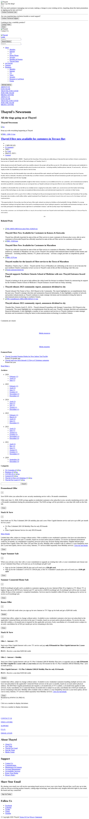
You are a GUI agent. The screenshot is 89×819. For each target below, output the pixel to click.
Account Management (12, 769)
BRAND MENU (6, 85)
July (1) (12, 405)
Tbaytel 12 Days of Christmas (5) (16, 478)
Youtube (8, 813)
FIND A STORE (7, 722)
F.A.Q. (3, 729)
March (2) (13, 417)
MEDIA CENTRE (7, 95)
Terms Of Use (24, 817)
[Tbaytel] (4, 35)
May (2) (12, 446)
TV (11, 53)
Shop (7, 48)
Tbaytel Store (14, 61)
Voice (11, 75)
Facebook (8, 805)
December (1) (14, 409)
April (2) (13, 378)
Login (3, 37)
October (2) (13, 392)
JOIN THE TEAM (7, 93)
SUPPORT (5, 726)
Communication (10, 765)
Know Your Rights (11, 773)
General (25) (9, 476)
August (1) (13, 407)
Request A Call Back (17, 79)
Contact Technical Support (10, 18)
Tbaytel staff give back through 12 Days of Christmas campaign (27, 360)
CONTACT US (6, 718)
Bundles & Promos (16, 59)
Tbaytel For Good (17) (13, 480)
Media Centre (10, 752)
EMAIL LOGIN (6, 733)
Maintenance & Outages (13, 767)
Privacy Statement (36, 817)
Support (8, 65)
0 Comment (9, 147)
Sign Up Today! (6, 794)
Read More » (5, 366)
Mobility (12, 49)
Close (3, 27)
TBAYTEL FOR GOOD (9, 91)
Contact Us (9, 763)
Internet (12, 51)
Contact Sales (6, 24)
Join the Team (10, 750)
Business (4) (9, 472)
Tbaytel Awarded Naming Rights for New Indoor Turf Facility (26, 356)
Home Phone (14, 55)
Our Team (8, 746)
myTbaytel (9, 63)
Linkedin (8, 807)
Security (12, 57)
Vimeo (7, 811)
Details (4, 614)
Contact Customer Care (9, 12)
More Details (5, 534)
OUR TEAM (5, 89)
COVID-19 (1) (10, 474)
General (8, 155)
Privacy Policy (10, 775)
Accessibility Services (12, 771)
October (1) (13, 452)
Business (8, 67)
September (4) (14, 459)
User (9, 151)
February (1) (14, 376)
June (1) (12, 380)
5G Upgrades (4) (11, 470)
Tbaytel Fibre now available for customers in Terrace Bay (33, 138)
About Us (8, 744)
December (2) (14, 396)
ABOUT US (5, 87)
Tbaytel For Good (11, 748)
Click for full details (81, 545)
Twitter (7, 809)
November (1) (14, 394)
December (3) (14, 461)
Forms (12, 81)
